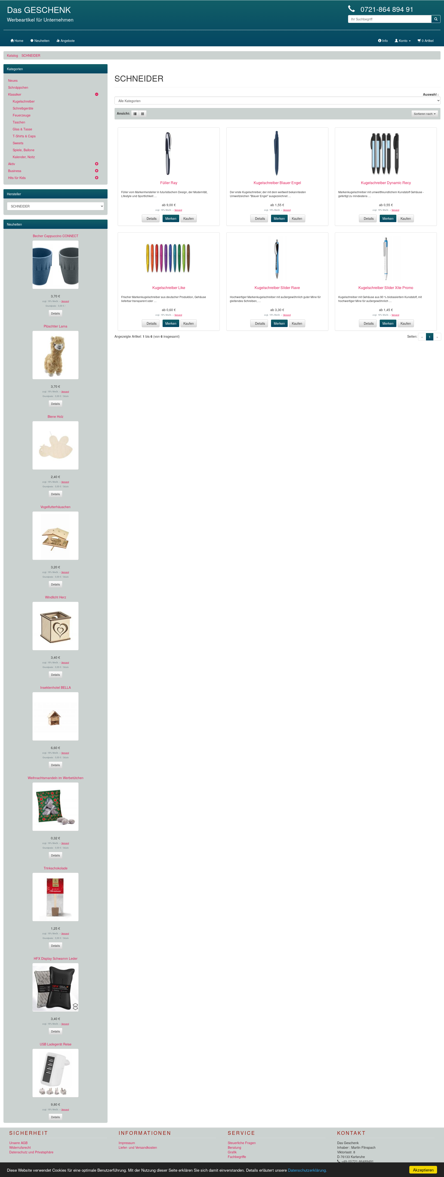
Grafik (232, 1152)
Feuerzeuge (22, 115)
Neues (13, 80)
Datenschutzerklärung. (307, 1170)
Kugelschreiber (24, 101)
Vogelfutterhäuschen (55, 506)
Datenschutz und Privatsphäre (31, 1152)
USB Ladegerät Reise (55, 1044)
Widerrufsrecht (20, 1147)
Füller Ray (168, 182)
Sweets (18, 143)
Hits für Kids (17, 177)
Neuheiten (14, 224)
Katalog (12, 55)
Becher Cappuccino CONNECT (55, 235)
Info (384, 40)
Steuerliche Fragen (242, 1142)
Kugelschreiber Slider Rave (277, 287)
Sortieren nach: (424, 114)
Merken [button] (170, 218)
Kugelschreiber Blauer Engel (277, 182)
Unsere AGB (18, 1142)
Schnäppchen (18, 87)
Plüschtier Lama (55, 326)
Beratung (234, 1147)
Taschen (19, 122)
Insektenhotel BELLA (55, 687)
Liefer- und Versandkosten (138, 1147)
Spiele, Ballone (23, 150)
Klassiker (14, 94)
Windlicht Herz (55, 597)
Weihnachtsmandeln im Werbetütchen (55, 777)
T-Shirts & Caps (24, 136)
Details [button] (151, 218)
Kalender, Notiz (24, 156)
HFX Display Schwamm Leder (55, 958)
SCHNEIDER (31, 55)
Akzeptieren (423, 1170)
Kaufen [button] (188, 218)
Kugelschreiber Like (168, 287)
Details (55, 313)
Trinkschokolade (56, 868)
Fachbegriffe (237, 1156)
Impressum (127, 1142)
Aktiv (11, 163)
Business (14, 170)
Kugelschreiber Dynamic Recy (386, 182)
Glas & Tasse (22, 129)
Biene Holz (55, 416)
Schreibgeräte (23, 108)
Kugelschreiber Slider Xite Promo (385, 287)
